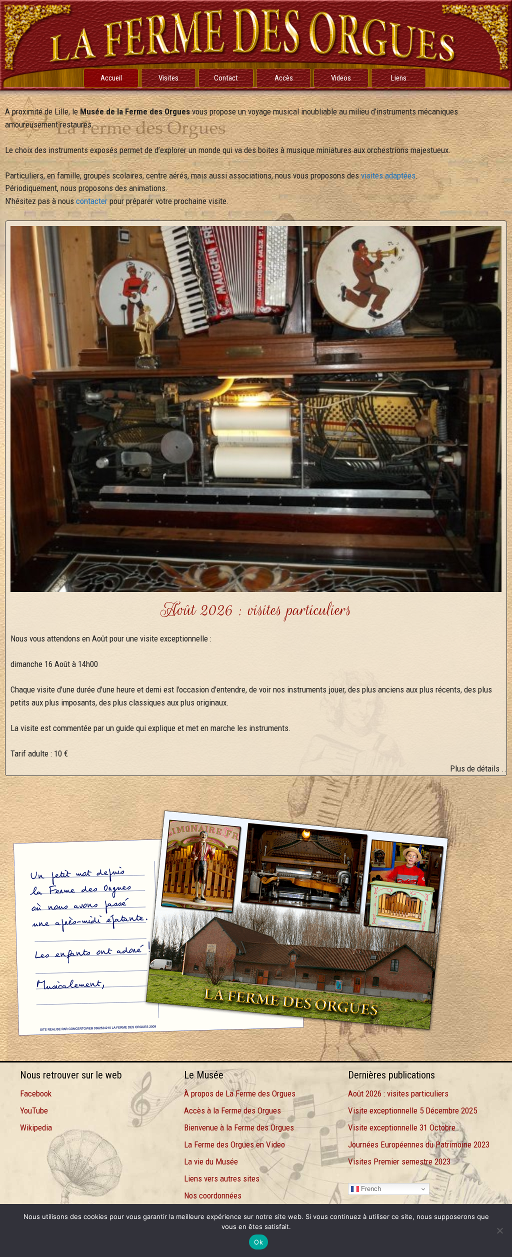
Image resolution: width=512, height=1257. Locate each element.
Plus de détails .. (478, 769)
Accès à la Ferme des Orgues (232, 1111)
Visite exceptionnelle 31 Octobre (402, 1127)
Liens (398, 78)
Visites (168, 78)
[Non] (499, 1231)
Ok (258, 1242)
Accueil (111, 78)
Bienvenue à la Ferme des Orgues (239, 1127)
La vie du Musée (211, 1161)
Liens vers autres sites (222, 1179)
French (370, 1188)
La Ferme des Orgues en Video (234, 1145)
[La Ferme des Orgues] (256, 45)
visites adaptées (388, 175)
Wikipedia (36, 1127)
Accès (283, 78)
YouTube (34, 1111)
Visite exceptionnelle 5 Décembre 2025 (412, 1111)
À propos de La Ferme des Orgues (240, 1093)
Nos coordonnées (213, 1195)
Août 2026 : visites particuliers (398, 1093)
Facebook (36, 1093)
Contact (226, 78)
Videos (341, 78)
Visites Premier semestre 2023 (399, 1161)
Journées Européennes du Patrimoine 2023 (419, 1145)
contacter (92, 201)
